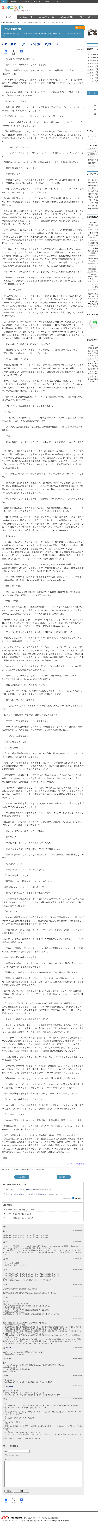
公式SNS (14, 1521)
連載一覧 (13, 1)
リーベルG (9, 1348)
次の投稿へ (22, 1177)
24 (95, 114)
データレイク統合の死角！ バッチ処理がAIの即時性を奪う (35, 1194)
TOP (3, 1)
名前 (5, 1451)
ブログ (56, 1)
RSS (80, 28)
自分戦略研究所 (10, 22)
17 (95, 110)
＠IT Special (25, 1)
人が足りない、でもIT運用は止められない (28, 1189)
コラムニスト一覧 (26, 17)
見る (13, 54)
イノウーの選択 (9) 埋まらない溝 (18, 1214)
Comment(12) (39, 1169)
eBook (47, 1)
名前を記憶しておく (13, 1455)
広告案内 (22, 1521)
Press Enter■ (33, 22)
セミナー (37, 1)
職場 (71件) (92, 163)
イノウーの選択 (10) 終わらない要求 (20, 1210)
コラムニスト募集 (66, 17)
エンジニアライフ (16, 8)
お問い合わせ (30, 1521)
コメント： (7, 1459)
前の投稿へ (63, 1177)
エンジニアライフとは (46, 17)
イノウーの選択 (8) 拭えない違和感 (19, 1218)
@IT (2, 22)
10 (95, 106)
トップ (8, 17)
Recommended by (66, 1198)
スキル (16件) (93, 145)
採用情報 (66, 1521)
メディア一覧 (5, 1521)
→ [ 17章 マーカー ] (74, 1164)
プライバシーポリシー (86, 17)
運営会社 (59, 1521)
